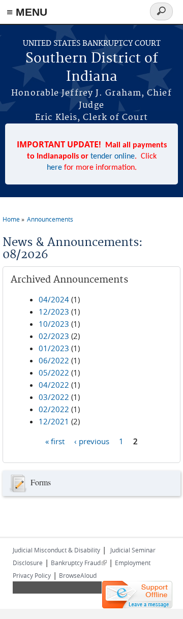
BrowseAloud (78, 575)
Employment (132, 563)
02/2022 (54, 409)
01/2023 (54, 348)
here (54, 168)
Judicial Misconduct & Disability (56, 550)
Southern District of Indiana (91, 67)
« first (55, 441)
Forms (40, 481)
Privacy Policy (32, 575)
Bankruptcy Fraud (79, 563)
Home (11, 219)
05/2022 (54, 372)
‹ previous (91, 441)
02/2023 (54, 336)
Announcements (50, 219)
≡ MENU (27, 12)
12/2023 (54, 311)
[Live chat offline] (137, 594)
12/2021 (54, 421)
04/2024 (54, 299)
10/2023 (54, 324)
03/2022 (54, 397)
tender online (112, 156)
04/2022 (54, 385)
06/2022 (54, 360)
